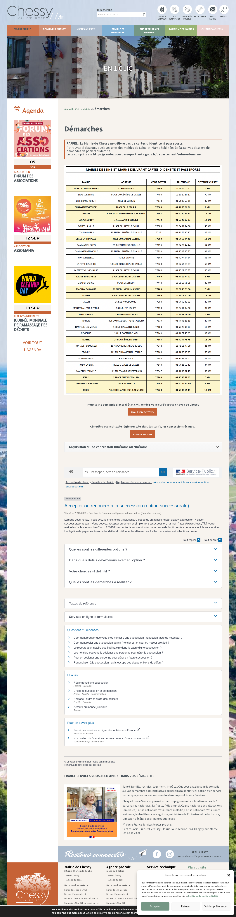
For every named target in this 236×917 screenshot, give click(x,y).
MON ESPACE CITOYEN (142, 412)
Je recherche (104, 10)
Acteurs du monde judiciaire (90, 706)
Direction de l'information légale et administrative (91, 761)
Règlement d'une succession (134, 482)
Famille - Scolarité (102, 482)
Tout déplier (211, 539)
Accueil (68, 109)
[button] (228, 875)
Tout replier (190, 539)
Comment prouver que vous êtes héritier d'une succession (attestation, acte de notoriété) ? (128, 637)
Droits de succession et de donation (95, 690)
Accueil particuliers (77, 482)
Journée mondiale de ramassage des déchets (30, 325)
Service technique (161, 867)
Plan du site (197, 867)
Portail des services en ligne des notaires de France (105, 730)
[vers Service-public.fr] (196, 472)
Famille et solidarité (118, 30)
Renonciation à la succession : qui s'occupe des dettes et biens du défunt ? (119, 662)
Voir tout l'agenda (32, 346)
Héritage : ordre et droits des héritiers (96, 698)
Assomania (24, 250)
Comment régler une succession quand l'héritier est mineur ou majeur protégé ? (121, 642)
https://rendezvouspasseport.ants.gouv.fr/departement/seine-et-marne (147, 154)
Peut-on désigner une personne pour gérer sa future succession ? (113, 657)
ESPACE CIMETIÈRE (142, 434)
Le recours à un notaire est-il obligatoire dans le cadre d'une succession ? (118, 647)
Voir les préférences (216, 906)
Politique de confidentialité (203, 896)
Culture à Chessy (212, 29)
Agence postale (118, 867)
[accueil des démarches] (71, 471)
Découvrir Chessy (54, 29)
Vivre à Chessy (86, 29)
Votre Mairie (22, 29)
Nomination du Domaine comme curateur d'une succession (110, 738)
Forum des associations (26, 178)
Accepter (155, 906)
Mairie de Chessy (77, 867)
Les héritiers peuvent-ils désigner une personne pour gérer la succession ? (118, 652)
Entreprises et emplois (149, 30)
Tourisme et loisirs (181, 29)
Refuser (185, 906)
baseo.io (97, 765)
